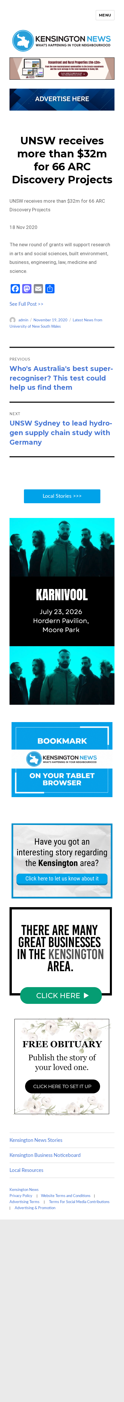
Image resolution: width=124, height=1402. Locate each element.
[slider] (56, 700)
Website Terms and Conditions (66, 1196)
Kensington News (24, 1190)
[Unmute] (85, 700)
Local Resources (26, 1170)
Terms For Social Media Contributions (79, 1202)
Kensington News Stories (36, 1140)
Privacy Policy (21, 1196)
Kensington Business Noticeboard (45, 1155)
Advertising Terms (25, 1202)
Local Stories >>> (62, 496)
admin (23, 320)
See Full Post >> (27, 304)
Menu (105, 15)
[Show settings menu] (97, 700)
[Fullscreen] (108, 700)
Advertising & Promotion (35, 1208)
